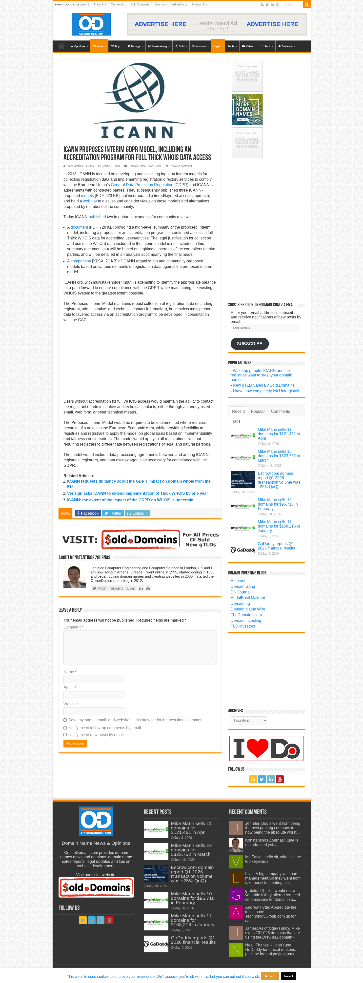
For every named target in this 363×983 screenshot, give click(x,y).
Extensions (199, 46)
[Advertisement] (140, 362)
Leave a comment (181, 165)
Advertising (179, 4)
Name (70, 672)
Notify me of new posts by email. (96, 735)
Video (249, 46)
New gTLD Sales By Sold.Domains (264, 385)
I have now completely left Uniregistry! (266, 391)
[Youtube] (277, 5)
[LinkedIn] (272, 5)
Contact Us (199, 4)
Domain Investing (246, 620)
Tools (231, 46)
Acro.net (238, 581)
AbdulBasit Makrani (248, 598)
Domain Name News (141, 165)
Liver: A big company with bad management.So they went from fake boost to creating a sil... (273, 878)
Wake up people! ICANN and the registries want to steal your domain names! (261, 375)
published (97, 217)
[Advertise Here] (217, 24)
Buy (117, 46)
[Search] (307, 4)
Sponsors (160, 4)
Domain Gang (243, 586)
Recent (238, 411)
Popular (258, 411)
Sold (181, 46)
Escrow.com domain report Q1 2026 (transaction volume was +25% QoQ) (279, 480)
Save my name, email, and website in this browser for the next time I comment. (136, 720)
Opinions (79, 46)
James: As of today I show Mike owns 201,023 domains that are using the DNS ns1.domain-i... (272, 932)
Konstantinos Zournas (80, 165)
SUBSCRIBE (249, 343)
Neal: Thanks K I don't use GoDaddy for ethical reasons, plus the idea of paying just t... (271, 949)
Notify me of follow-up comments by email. (105, 728)
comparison (81, 261)
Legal (216, 46)
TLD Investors (243, 626)
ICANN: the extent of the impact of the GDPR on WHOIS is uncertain (130, 500)
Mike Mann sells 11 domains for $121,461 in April (279, 433)
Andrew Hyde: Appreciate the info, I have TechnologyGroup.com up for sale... (270, 914)
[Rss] (262, 5)
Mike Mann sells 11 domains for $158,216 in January (279, 526)
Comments (280, 411)
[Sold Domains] (140, 539)
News (100, 46)
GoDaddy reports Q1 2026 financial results (276, 546)
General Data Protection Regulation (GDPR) (149, 185)
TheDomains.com (246, 615)
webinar (90, 201)
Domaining (240, 603)
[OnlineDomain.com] (91, 23)
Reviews (287, 46)
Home (61, 45)
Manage (136, 46)
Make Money (159, 46)
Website (70, 704)
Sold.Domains (139, 4)
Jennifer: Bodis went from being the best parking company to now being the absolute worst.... (272, 827)
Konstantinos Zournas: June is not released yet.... (271, 842)
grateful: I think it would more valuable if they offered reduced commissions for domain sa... (272, 895)
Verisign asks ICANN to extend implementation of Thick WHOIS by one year (137, 493)
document (79, 227)
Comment (73, 627)
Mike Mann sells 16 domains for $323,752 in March (279, 455)
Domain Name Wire (248, 609)
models (87, 196)
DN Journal (241, 592)
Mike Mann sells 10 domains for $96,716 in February (278, 504)
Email (69, 688)
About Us (100, 4)
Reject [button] (288, 976)
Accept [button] (270, 976)
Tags (236, 421)
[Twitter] (267, 5)
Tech (267, 46)
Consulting (118, 4)
